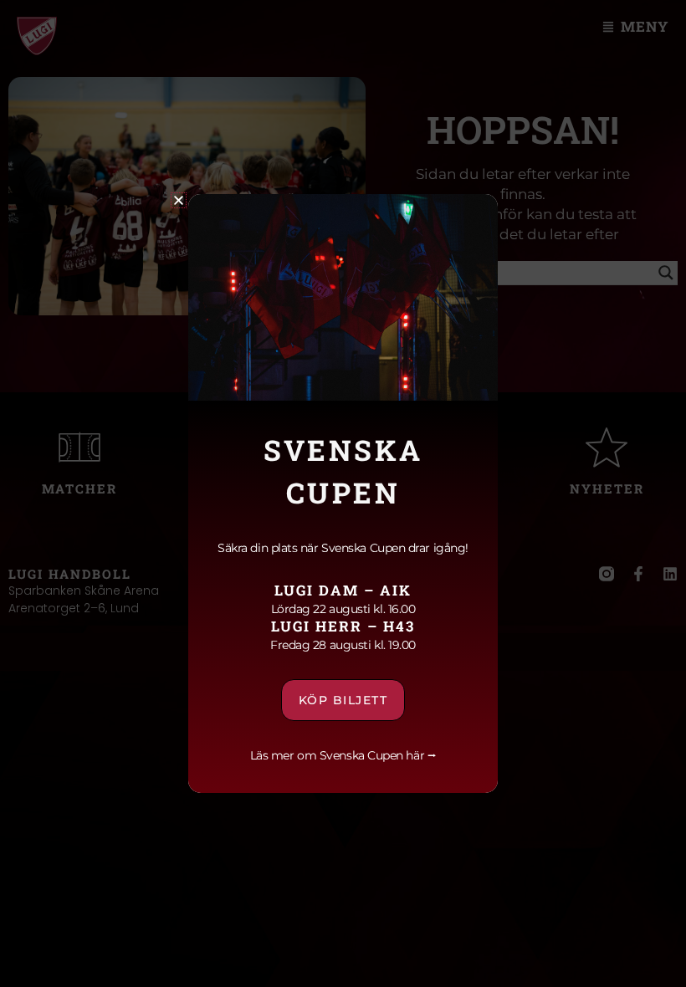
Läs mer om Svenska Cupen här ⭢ (343, 755)
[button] (178, 200)
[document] (343, 493)
